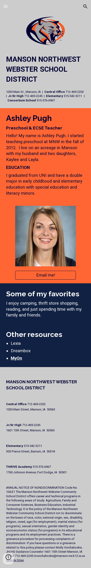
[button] (5, 6)
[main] (45, 78)
